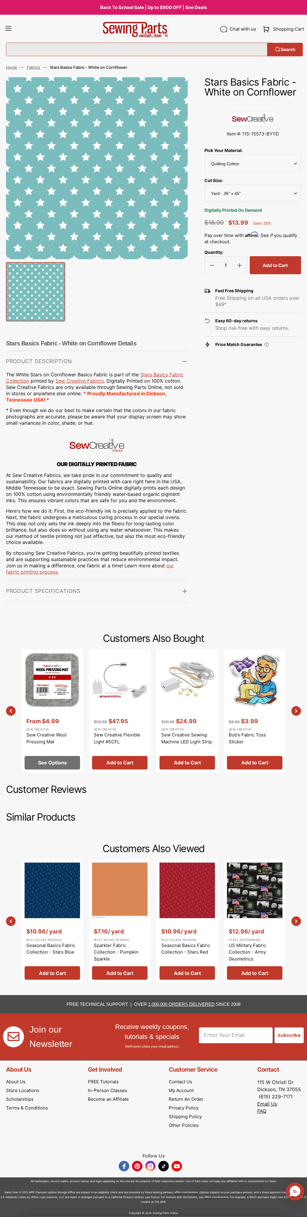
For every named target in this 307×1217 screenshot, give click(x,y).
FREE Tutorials (103, 1082)
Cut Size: (213, 180)
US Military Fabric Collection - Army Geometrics (247, 952)
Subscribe (289, 1035)
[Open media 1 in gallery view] (174, 90)
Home (11, 67)
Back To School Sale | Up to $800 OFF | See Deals (153, 7)
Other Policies (184, 1125)
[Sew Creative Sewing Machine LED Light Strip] (187, 710)
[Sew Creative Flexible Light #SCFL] (120, 710)
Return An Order (186, 1099)
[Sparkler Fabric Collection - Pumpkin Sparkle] (120, 921)
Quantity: (213, 252)
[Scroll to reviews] (252, 105)
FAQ (261, 1111)
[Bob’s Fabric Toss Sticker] (254, 710)
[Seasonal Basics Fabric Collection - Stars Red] (187, 921)
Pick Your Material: (223, 150)
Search (288, 49)
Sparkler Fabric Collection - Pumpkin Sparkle (116, 952)
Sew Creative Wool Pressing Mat (46, 738)
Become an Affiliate (108, 1099)
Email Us (267, 1104)
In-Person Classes (107, 1090)
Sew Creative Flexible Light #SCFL (117, 738)
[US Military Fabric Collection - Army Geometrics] (254, 921)
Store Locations (22, 1090)
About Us (15, 1082)
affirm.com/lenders (186, 1192)
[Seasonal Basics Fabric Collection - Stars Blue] (52, 921)
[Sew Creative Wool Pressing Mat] (52, 710)
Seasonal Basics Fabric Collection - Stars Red (185, 948)
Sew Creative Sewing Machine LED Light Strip (186, 738)
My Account (181, 1090)
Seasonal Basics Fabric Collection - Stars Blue (50, 948)
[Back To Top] (298, 1208)
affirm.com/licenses (216, 1197)
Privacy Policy (183, 1108)
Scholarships (20, 1099)
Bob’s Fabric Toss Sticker (247, 738)
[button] (8, 29)
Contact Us (180, 1082)
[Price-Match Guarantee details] (267, 344)
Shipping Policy (185, 1116)
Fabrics (33, 67)
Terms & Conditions (27, 1108)
